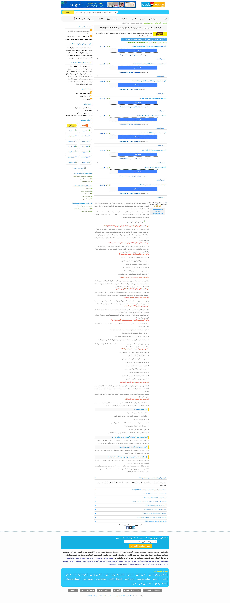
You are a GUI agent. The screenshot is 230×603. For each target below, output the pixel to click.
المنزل (163, 579)
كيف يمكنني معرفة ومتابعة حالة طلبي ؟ (155, 505)
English (100, 18)
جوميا (84, 561)
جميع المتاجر (153, 18)
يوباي (72, 558)
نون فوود (165, 564)
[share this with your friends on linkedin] (133, 527)
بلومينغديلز (65, 561)
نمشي (111, 558)
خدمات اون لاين (145, 584)
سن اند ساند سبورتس (152, 561)
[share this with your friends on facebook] (127, 527)
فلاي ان (108, 561)
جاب (129, 561)
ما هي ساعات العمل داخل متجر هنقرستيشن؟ (154, 513)
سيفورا (68, 558)
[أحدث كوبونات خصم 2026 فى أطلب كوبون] (152, 4)
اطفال (68, 575)
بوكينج (83, 558)
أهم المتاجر (158, 23)
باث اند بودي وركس (156, 564)
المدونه (133, 18)
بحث (67, 12)
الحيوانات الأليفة (116, 579)
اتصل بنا (124, 18)
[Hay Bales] (85, 125)
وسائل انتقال (101, 579)
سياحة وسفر (88, 579)
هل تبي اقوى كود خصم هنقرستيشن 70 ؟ (155, 521)
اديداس (119, 564)
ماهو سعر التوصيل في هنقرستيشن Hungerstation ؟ (152, 478)
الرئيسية (164, 18)
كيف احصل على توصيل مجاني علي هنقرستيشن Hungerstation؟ (149, 489)
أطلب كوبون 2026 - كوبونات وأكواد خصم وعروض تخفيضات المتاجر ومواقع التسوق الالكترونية (109, 595)
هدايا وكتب (129, 579)
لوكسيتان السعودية (135, 564)
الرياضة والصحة (80, 575)
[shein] (98, 4)
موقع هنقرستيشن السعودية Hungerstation (157, 211)
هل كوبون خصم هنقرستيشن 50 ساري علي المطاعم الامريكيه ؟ (149, 501)
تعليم (134, 584)
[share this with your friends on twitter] (130, 527)
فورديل (71, 561)
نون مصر (114, 561)
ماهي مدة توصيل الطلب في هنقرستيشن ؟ (155, 509)
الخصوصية (73, 590)
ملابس (130, 575)
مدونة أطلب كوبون (87, 590)
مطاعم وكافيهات (148, 23)
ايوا (125, 561)
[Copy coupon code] (138, 50)
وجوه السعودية (135, 561)
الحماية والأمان (160, 584)
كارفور (89, 561)
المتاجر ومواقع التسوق (157, 575)
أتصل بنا (117, 590)
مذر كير (105, 558)
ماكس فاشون (164, 561)
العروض (142, 18)
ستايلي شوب (112, 564)
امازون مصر (90, 558)
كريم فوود (126, 564)
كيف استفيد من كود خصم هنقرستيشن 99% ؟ (154, 497)
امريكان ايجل (145, 564)
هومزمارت (95, 561)
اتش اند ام (102, 561)
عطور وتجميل (95, 575)
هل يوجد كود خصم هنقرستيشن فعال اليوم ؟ (155, 493)
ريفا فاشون (77, 561)
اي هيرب (78, 558)
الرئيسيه (165, 23)
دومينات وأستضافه (72, 579)
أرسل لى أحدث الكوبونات (140, 546)
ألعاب (155, 579)
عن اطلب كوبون (112, 18)
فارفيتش (120, 561)
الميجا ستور (140, 575)
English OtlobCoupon (152, 590)
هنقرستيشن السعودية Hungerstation (130, 55)
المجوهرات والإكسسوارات (114, 575)
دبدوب (143, 561)
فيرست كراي (98, 558)
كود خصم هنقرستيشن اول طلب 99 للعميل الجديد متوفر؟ (151, 517)
